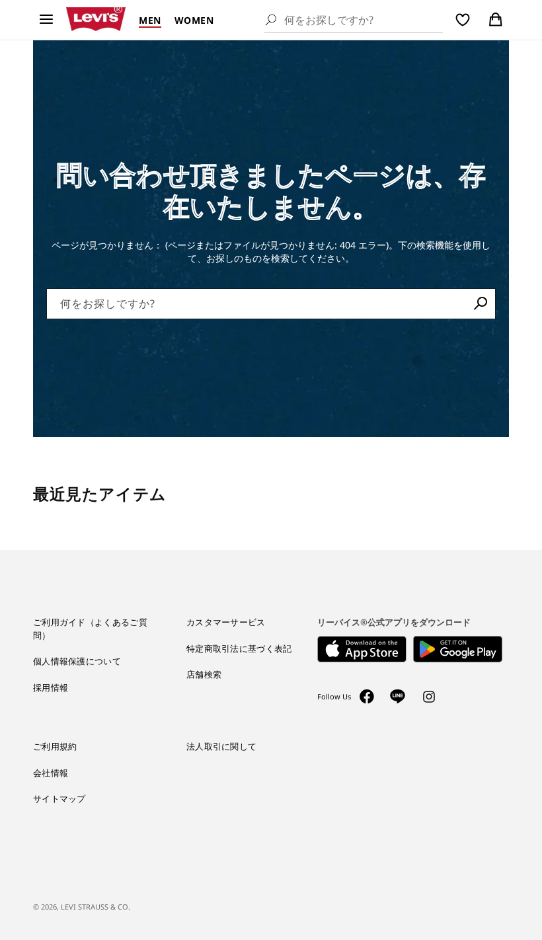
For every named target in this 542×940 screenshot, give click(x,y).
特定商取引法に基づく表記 (239, 648)
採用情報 (50, 687)
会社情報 (50, 773)
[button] (46, 20)
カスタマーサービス (226, 622)
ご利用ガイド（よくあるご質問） (90, 628)
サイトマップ (59, 798)
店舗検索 (203, 674)
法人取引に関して (221, 746)
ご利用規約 (55, 746)
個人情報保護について (77, 661)
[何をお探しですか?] (480, 303)
